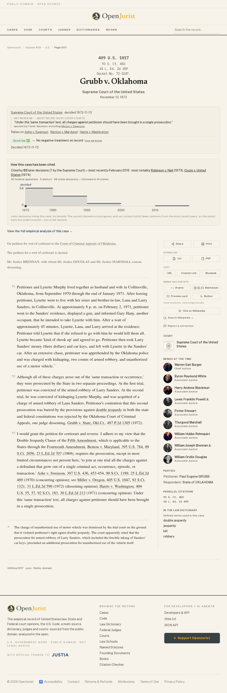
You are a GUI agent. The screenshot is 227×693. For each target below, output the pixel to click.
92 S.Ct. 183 (47, 492)
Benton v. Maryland (64, 132)
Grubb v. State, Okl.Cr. (86, 422)
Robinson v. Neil (162, 170)
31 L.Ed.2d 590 (39, 486)
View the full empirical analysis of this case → (40, 231)
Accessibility (50, 681)
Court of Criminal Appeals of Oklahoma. (88, 243)
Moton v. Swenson (73, 126)
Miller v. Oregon (90, 479)
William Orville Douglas (190, 457)
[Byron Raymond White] (167, 378)
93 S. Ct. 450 (113, 64)
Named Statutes (111, 647)
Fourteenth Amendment (66, 446)
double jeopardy (109, 409)
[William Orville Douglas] (167, 459)
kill (165, 531)
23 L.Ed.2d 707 (49, 453)
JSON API (171, 625)
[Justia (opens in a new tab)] (60, 655)
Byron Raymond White (190, 376)
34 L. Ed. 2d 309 (113, 69)
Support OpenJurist (192, 638)
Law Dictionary (110, 624)
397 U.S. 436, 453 (81, 473)
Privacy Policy (174, 681)
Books (111, 29)
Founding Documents (115, 653)
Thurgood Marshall (188, 422)
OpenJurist (14, 47)
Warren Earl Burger (188, 364)
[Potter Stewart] (167, 413)
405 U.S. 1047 (118, 479)
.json (28, 568)
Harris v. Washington (94, 132)
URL (169, 273)
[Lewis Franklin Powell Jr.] (167, 401)
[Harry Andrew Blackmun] (167, 390)
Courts (45, 29)
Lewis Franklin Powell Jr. (191, 399)
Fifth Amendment (82, 440)
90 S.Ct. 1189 (117, 473)
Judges (64, 29)
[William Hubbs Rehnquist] (167, 436)
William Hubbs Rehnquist (192, 434)
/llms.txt (170, 619)
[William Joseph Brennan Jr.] (167, 447)
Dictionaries (88, 29)
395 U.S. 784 (132, 446)
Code (28, 29)
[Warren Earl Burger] (167, 367)
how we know (93, 140)
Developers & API (176, 612)
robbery (168, 536)
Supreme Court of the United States (113, 92)
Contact (74, 681)
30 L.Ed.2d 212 (72, 492)
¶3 (14, 433)
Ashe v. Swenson (36, 132)
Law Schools (109, 641)
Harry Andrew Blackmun (191, 388)
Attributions (126, 681)
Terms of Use (149, 681)
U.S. (47, 47)
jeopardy (169, 526)
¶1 (14, 286)
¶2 (14, 376)
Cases (12, 29)
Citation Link (188, 273)
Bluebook (210, 273)
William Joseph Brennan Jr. (192, 445)
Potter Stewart (185, 411)
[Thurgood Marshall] (167, 424)
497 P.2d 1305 (118, 422)
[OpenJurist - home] (113, 16)
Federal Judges (110, 630)
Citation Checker (112, 664)
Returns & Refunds (98, 681)
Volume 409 (33, 47)
